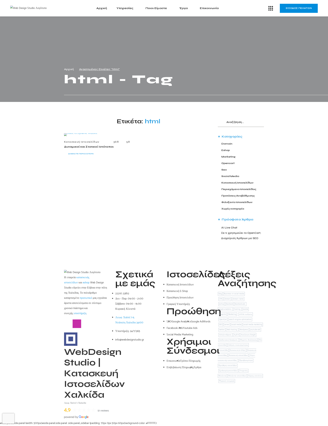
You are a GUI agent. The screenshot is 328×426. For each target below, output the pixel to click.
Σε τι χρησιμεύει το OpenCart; (241, 232)
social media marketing (252, 324)
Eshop (225, 150)
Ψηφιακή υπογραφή (226, 381)
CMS (220, 298)
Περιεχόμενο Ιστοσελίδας (238, 189)
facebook (229, 304)
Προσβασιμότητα (246, 360)
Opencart (228, 163)
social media (236, 324)
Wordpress (244, 329)
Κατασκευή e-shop (237, 350)
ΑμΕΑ (236, 334)
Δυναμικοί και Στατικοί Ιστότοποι (89, 146)
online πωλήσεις (245, 314)
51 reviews (103, 410)
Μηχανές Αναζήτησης (248, 340)
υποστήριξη (80, 313)
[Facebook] (68, 323)
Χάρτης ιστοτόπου (255, 375)
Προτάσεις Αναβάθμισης (238, 195)
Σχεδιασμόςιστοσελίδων (228, 370)
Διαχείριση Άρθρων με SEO (239, 238)
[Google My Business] (85, 323)
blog (220, 293)
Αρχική (69, 69)
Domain (226, 143)
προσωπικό (86, 298)
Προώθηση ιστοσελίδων (227, 365)
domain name (238, 298)
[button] (299, 8)
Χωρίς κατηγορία (232, 208)
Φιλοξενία (222, 375)
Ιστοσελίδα (223, 350)
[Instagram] (77, 323)
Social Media (230, 176)
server (226, 324)
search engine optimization (240, 319)
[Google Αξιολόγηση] (94, 323)
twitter (222, 329)
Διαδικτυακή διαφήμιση (228, 340)
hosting (237, 309)
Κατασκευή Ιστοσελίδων (81, 141)
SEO (220, 324)
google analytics (225, 309)
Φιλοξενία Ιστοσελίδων (236, 202)
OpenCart (223, 319)
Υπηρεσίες (244, 370)
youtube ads (255, 329)
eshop (86, 282)
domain (227, 298)
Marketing (228, 156)
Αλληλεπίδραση (225, 334)
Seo (224, 169)
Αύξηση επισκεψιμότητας (238, 345)
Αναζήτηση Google (248, 334)
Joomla (245, 309)
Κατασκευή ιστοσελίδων (238, 355)
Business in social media (234, 293)
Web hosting (232, 329)
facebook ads (240, 304)
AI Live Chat (229, 227)
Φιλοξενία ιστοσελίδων (237, 375)
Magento (222, 314)
